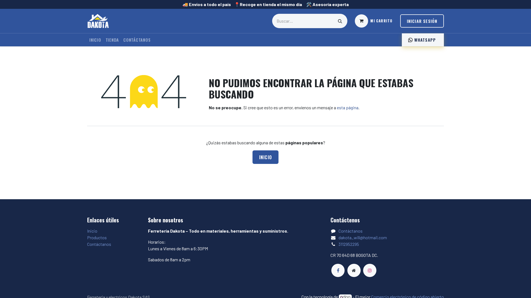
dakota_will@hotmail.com (363, 237)
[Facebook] (338, 270)
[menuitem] (95, 39)
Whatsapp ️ (425, 40)
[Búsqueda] (340, 21)
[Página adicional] (354, 270)
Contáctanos (99, 244)
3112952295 (349, 244)
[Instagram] (369, 270)
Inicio (265, 157)
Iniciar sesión (422, 21)
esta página (347, 107)
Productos (97, 237)
